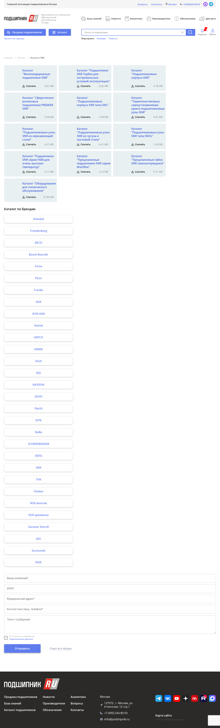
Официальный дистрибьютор (48, 18)
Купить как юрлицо (14, 38)
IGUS (38, 361)
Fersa (38, 266)
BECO (38, 243)
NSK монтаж (38, 503)
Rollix (38, 432)
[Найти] (190, 32)
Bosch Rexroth (38, 254)
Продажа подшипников (27, 32)
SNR (38, 467)
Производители (161, 18)
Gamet (38, 325)
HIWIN (38, 349)
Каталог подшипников (20, 710)
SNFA (38, 456)
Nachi (38, 408)
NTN (39, 420)
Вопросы (143, 4)
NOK (38, 562)
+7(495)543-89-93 (191, 4)
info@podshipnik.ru (117, 719)
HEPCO (38, 337)
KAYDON (38, 385)
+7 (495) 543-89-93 (116, 713)
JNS (38, 539)
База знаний (94, 18)
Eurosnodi (38, 550)
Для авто (211, 18)
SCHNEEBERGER (38, 444)
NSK (38, 302)
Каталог (62, 32)
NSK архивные (39, 515)
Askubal (38, 219)
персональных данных (21, 638)
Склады (45, 22)
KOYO (38, 396)
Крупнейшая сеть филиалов (55, 14)
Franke (38, 290)
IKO (38, 373)
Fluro (38, 278)
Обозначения (187, 18)
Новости (116, 18)
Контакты (156, 4)
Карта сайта (163, 715)
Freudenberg (38, 231)
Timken (38, 491)
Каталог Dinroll (38, 527)
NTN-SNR (38, 314)
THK (38, 479)
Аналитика (136, 18)
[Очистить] (182, 32)
